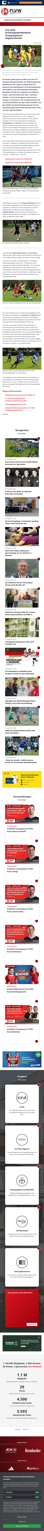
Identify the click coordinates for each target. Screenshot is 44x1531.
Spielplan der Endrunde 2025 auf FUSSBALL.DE (20, 395)
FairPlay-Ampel (22, 1231)
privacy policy (36, 1511)
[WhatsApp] (6, 43)
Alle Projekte (32, 1324)
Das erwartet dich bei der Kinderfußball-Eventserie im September (21, 463)
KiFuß (22, 1107)
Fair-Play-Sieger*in (22, 1149)
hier (21, 216)
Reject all (22, 1521)
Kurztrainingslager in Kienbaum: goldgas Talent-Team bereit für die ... (22, 522)
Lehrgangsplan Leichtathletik (22, 1190)
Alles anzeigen (22, 433)
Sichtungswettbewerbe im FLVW (15, 404)
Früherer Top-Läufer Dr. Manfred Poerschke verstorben (18, 492)
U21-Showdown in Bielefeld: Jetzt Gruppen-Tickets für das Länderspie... (20, 672)
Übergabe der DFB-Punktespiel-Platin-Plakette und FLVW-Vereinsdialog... (20, 702)
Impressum (18, 1429)
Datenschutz (26, 1429)
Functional (9, 1492)
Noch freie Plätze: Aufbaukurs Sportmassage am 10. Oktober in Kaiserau (18, 553)
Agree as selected (22, 1526)
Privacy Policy (22, 1517)
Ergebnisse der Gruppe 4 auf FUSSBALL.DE (18, 159)
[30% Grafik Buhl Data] (22, 2)
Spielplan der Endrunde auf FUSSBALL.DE (18, 162)
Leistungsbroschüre (22, 1271)
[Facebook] (11, 43)
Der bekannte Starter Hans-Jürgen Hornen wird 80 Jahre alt (19, 583)
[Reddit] (20, 43)
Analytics (9, 1497)
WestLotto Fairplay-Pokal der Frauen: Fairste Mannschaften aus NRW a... (20, 613)
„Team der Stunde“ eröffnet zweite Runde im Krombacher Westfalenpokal (21, 761)
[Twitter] (16, 43)
